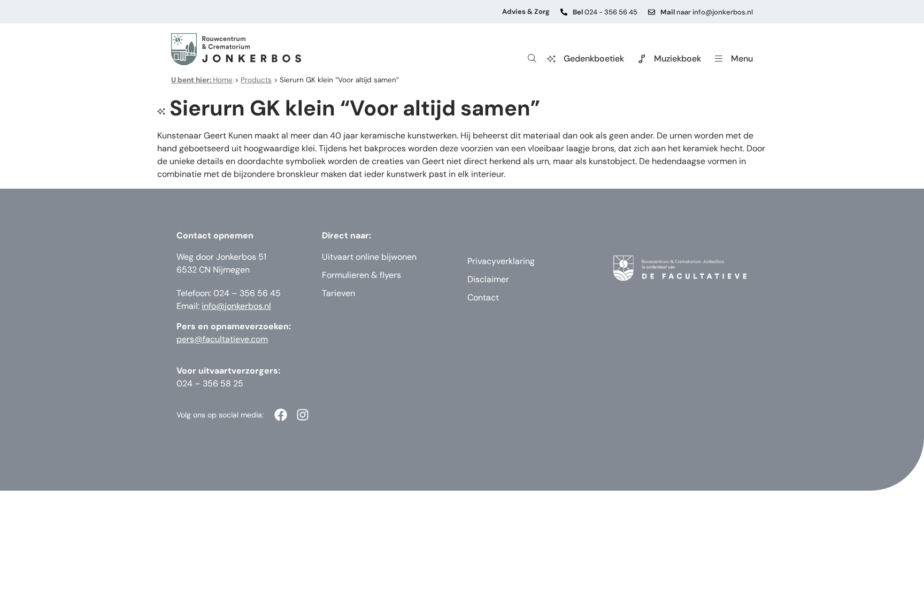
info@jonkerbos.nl (236, 306)
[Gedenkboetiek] (551, 59)
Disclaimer (488, 279)
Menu (742, 58)
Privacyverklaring (501, 261)
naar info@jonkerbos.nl (706, 12)
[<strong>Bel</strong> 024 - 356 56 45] (563, 12)
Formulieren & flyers (361, 275)
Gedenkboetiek (594, 58)
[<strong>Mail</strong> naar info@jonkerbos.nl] (651, 12)
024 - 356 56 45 (605, 12)
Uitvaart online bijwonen (369, 256)
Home (202, 79)
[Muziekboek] (641, 59)
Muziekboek (677, 58)
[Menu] (718, 59)
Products (256, 79)
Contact (483, 297)
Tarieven (338, 293)
